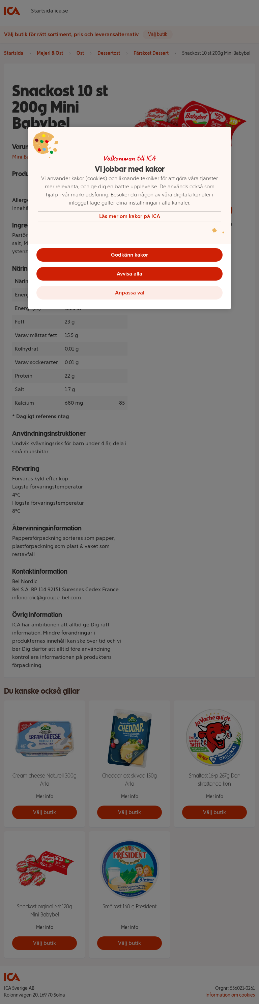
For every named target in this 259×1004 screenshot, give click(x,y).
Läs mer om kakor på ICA (129, 216)
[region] (129, 218)
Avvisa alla (129, 273)
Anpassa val (129, 292)
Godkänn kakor (129, 255)
